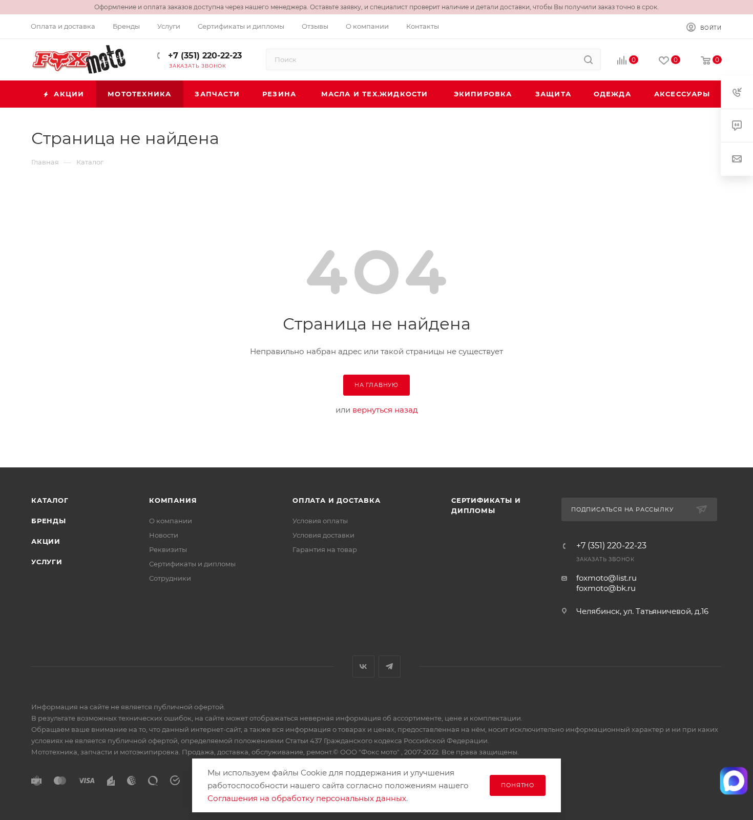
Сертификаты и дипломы (192, 564)
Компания (173, 500)
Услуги (46, 562)
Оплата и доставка (336, 500)
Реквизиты (168, 549)
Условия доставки (323, 535)
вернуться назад (385, 410)
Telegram (390, 666)
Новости (163, 535)
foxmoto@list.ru (606, 578)
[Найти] (588, 59)
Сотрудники (170, 578)
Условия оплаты (320, 521)
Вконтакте (363, 666)
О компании (170, 521)
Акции (45, 541)
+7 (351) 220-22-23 (203, 55)
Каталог (50, 500)
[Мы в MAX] (734, 780)
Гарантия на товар (324, 549)
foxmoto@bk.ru (606, 588)
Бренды (48, 521)
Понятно (517, 785)
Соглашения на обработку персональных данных (306, 798)
